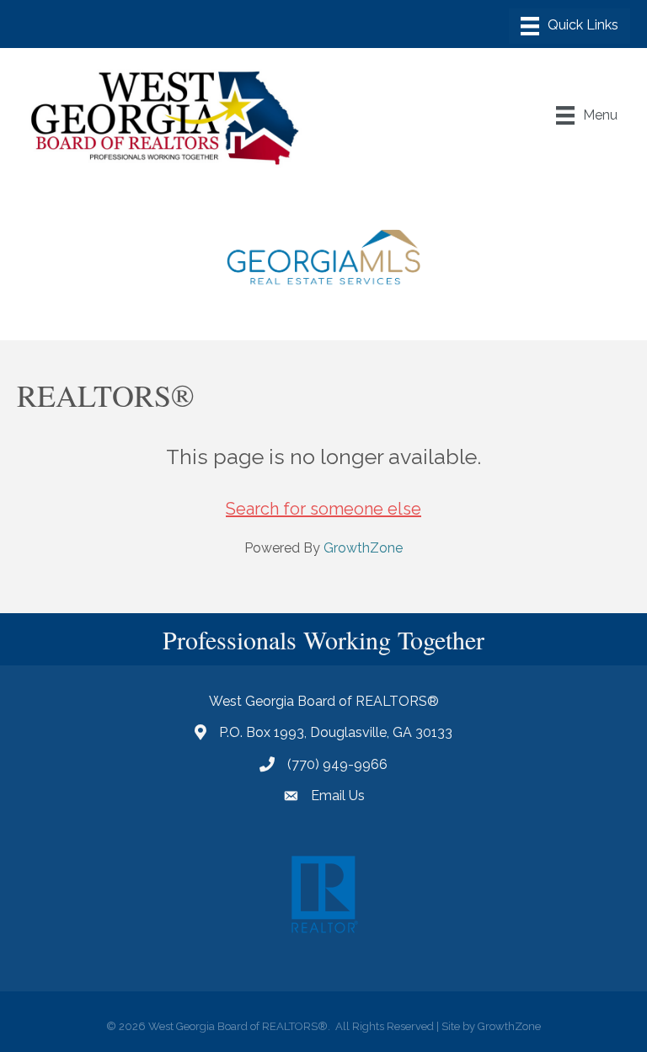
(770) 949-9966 (337, 764)
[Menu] (569, 26)
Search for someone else (323, 509)
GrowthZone (363, 548)
